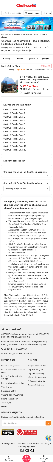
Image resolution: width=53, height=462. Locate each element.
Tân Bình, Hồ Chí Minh (31, 93)
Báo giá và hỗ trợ (8, 391)
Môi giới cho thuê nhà (37, 366)
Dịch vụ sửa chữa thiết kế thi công (13, 370)
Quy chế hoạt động (36, 373)
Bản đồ (47, 66)
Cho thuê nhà (6, 35)
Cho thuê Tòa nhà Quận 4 (14, 120)
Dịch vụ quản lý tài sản (10, 366)
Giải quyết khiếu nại (36, 385)
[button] (21, 27)
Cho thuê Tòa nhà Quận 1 (14, 109)
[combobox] (26, 188)
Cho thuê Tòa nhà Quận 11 (14, 146)
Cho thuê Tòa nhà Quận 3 (14, 117)
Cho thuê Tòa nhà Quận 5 (14, 124)
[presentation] (4, 24)
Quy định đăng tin (35, 369)
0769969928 (21, 349)
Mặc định (20, 70)
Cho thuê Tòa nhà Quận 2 (14, 113)
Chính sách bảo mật (36, 381)
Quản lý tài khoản (44, 460)
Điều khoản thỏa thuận (37, 377)
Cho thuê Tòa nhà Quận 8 (14, 135)
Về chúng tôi (6, 387)
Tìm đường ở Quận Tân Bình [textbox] (15, 189)
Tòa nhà (17, 35)
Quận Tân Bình (39, 35)
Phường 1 (5, 37)
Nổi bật (29, 70)
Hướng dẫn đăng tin (9, 399)
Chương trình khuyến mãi (12, 395)
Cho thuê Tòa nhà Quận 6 (14, 128)
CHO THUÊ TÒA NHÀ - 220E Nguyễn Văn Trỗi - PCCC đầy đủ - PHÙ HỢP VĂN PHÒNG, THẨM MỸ (34, 79)
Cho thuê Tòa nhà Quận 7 (14, 131)
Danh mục (9, 460)
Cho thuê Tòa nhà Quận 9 (14, 139)
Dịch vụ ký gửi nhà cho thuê (12, 383)
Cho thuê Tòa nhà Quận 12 (14, 150)
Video (49, 70)
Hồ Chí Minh (27, 35)
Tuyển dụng (6, 403)
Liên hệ (4, 407)
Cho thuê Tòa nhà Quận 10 (14, 142)
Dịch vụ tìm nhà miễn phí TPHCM (11, 377)
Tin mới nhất (39, 70)
